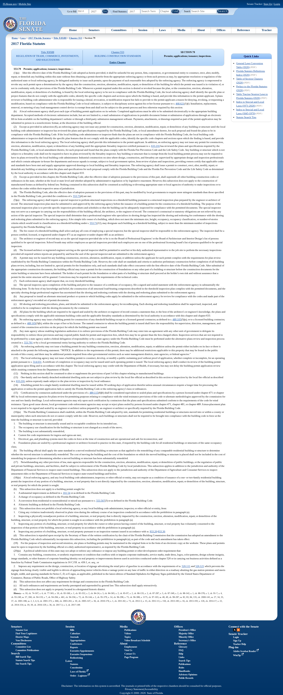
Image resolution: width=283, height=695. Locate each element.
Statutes (74, 664)
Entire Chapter (118, 62)
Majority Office (186, 633)
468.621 (180, 103)
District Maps (22, 637)
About (201, 30)
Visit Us (128, 650)
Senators (94, 30)
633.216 (155, 146)
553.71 (93, 223)
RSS (238, 629)
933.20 (153, 531)
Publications (130, 630)
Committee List (23, 646)
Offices (221, 30)
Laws (162, 30)
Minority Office (186, 637)
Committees (118, 30)
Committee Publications (27, 650)
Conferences (76, 644)
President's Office (187, 630)
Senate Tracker (238, 633)
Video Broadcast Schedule (137, 640)
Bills (72, 630)
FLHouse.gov (10, 4)
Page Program (131, 657)
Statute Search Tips (246, 117)
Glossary (183, 646)
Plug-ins (234, 647)
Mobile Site (25, 4)
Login (277, 4)
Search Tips (184, 660)
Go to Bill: (72, 11)
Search (187, 11)
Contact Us (130, 653)
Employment (130, 646)
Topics (127, 637)
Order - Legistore (79, 675)
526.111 (186, 566)
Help (181, 653)
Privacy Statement (134, 689)
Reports (74, 647)
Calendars (75, 633)
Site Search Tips (24, 663)
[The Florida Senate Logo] (24, 24)
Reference (243, 30)
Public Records (186, 678)
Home (73, 30)
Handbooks (184, 671)
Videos (127, 633)
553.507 (100, 500)
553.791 (28, 342)
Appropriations (77, 640)
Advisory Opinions (188, 674)
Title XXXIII (60, 38)
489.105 (176, 319)
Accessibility (151, 689)
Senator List (22, 630)
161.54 (66, 492)
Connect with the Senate (244, 626)
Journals (74, 637)
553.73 (76, 196)
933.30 (161, 531)
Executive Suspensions (81, 654)
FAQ (181, 650)
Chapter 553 (75, 38)
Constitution (76, 667)
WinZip (237, 655)
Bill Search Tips (23, 656)
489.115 (94, 392)
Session (142, 30)
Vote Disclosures (24, 640)
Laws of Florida (78, 671)
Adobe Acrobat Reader (244, 651)
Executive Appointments (82, 651)
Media (181, 30)
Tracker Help (239, 644)
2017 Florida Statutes (39, 38)
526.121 (199, 566)
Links (181, 657)
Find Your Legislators (26, 633)
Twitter (234, 629)
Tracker (267, 30)
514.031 (37, 361)
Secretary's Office (187, 640)
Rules (181, 667)
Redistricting (76, 657)
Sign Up (268, 4)
